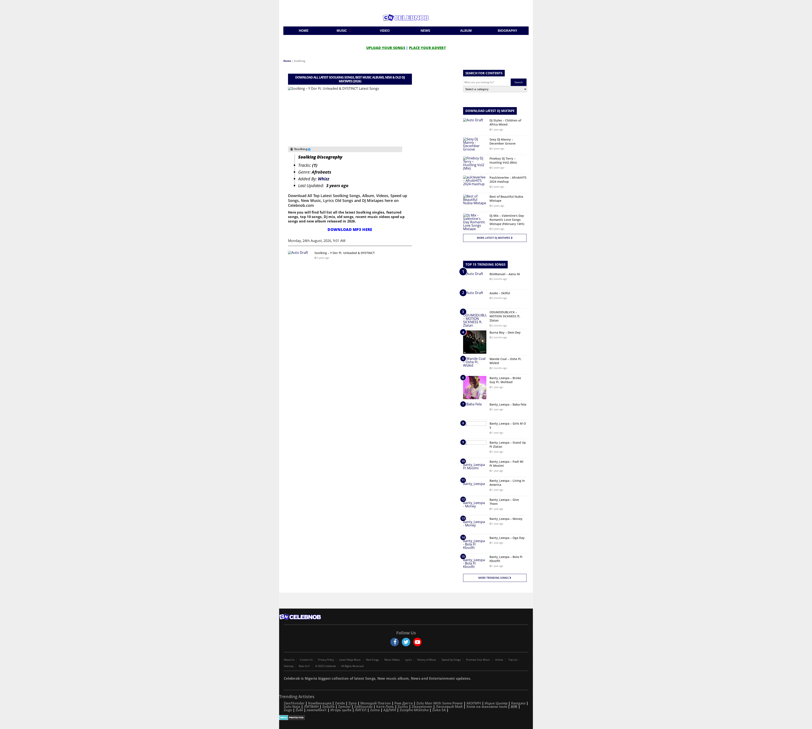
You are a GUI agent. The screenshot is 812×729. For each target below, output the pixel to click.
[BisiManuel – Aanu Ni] (474, 280)
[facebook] (394, 642)
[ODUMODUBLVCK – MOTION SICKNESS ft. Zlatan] (474, 318)
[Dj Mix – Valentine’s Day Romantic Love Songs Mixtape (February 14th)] (474, 222)
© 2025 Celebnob (325, 666)
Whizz (323, 179)
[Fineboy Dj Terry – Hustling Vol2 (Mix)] (474, 164)
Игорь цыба (340, 710)
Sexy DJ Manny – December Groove (503, 141)
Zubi (299, 710)
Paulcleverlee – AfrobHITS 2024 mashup (508, 179)
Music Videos (392, 659)
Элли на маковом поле (486, 706)
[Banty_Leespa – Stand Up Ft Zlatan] (474, 448)
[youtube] (417, 642)
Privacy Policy (326, 659)
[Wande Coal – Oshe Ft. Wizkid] (474, 365)
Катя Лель (385, 706)
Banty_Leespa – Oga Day (507, 538)
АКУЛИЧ (473, 703)
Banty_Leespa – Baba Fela (508, 404)
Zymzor (344, 706)
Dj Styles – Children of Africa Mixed (505, 122)
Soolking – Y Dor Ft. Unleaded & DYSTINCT (344, 253)
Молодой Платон (375, 703)
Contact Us (306, 659)
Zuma (375, 710)
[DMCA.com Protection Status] (406, 717)
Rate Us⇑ (304, 666)
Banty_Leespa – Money (506, 519)
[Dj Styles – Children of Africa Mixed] (474, 126)
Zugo (288, 710)
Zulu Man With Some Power (439, 703)
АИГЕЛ (360, 710)
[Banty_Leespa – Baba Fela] (474, 410)
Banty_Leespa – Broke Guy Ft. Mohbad (505, 380)
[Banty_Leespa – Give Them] (474, 506)
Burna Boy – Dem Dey (505, 332)
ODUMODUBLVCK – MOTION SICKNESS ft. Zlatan (505, 316)
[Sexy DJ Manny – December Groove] (474, 145)
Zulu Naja (292, 706)
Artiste (499, 659)
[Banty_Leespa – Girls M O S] (474, 429)
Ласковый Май (449, 706)
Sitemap (289, 666)
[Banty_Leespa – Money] (474, 525)
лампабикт (317, 710)
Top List (512, 659)
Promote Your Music (478, 659)
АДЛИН (389, 710)
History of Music (426, 659)
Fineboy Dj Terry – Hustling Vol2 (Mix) (503, 160)
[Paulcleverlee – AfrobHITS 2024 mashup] (474, 183)
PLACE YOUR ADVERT (427, 48)
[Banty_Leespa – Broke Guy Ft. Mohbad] (474, 387)
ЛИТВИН (311, 706)
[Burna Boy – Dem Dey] (474, 342)
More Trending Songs (493, 578)
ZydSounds (363, 706)
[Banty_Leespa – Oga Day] (474, 544)
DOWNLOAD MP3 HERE (350, 229)
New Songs (372, 659)
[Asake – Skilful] (474, 299)
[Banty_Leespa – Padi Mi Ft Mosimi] (474, 467)
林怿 (514, 706)
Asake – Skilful (500, 293)
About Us (289, 659)
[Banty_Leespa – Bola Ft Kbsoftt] (474, 563)
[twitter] (406, 642)
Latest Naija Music (350, 659)
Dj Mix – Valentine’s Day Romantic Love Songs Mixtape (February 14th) (507, 220)
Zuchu (403, 706)
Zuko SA (439, 710)
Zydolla (328, 706)
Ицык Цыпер (496, 703)
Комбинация (319, 703)
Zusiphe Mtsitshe (414, 710)
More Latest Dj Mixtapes (494, 238)
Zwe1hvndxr (294, 703)
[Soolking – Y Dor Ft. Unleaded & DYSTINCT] (299, 259)
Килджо (518, 703)
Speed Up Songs (451, 659)
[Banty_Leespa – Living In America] (474, 486)
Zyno (352, 703)
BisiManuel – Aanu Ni (505, 274)
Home (287, 61)
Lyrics (408, 659)
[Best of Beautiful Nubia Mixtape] (474, 202)
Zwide (340, 703)
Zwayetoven (422, 706)
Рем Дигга (403, 703)
